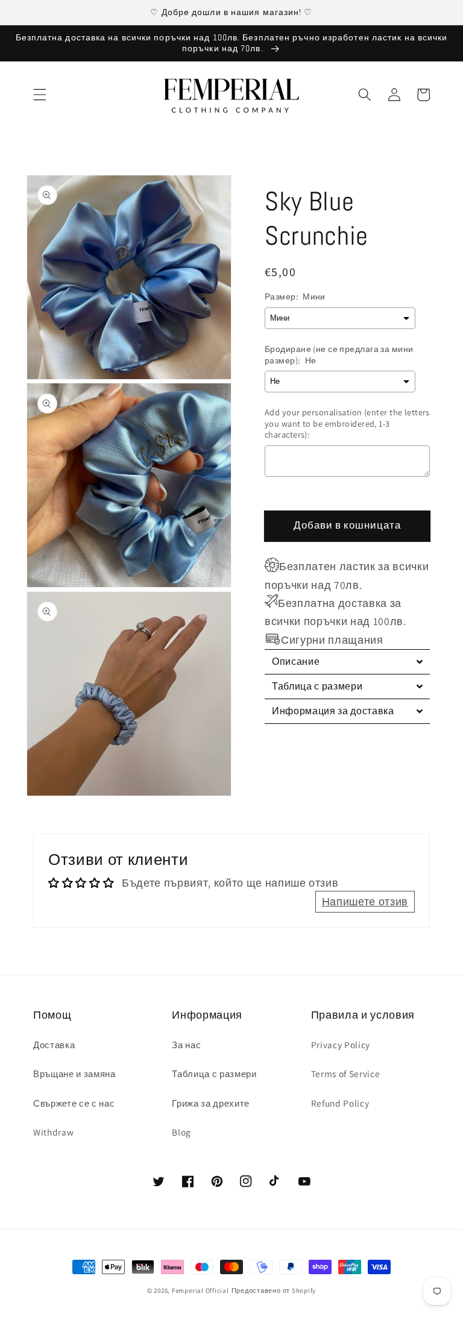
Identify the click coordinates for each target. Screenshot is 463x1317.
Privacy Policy (340, 1045)
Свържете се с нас (74, 1103)
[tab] (347, 661)
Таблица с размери (214, 1073)
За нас (186, 1045)
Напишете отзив (365, 901)
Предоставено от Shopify (274, 1290)
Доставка (54, 1045)
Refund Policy (340, 1103)
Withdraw (53, 1132)
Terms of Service (345, 1073)
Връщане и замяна (74, 1073)
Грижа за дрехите (211, 1103)
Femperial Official (200, 1290)
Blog (181, 1132)
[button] (39, 94)
